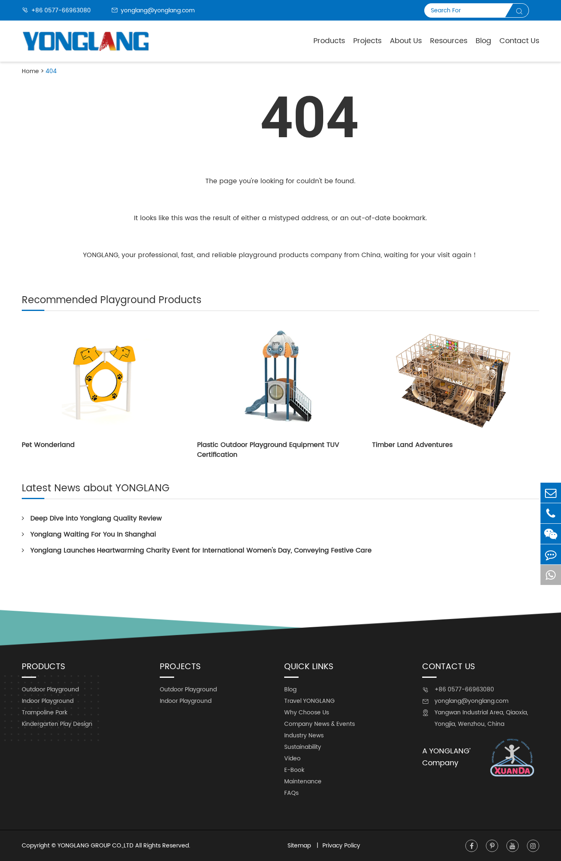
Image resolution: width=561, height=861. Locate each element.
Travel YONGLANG (309, 701)
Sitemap (300, 845)
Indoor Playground (48, 701)
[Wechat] (550, 534)
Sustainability (302, 747)
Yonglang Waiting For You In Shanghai (93, 534)
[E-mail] (550, 493)
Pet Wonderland (48, 445)
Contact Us (519, 41)
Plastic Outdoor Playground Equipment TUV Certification (268, 450)
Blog (483, 41)
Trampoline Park (44, 712)
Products (329, 41)
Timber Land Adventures (412, 445)
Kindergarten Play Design (57, 724)
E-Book (294, 770)
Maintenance (303, 781)
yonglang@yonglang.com (153, 10)
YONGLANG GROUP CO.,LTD (95, 845)
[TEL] (550, 513)
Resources (448, 41)
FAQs (291, 793)
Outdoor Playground (50, 689)
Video (292, 758)
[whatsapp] (550, 575)
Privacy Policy (341, 845)
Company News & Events (319, 724)
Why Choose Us (306, 712)
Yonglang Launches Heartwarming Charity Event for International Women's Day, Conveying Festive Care (201, 550)
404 (51, 71)
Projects (367, 41)
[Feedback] (550, 554)
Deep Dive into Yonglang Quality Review (96, 518)
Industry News (304, 735)
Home (30, 71)
